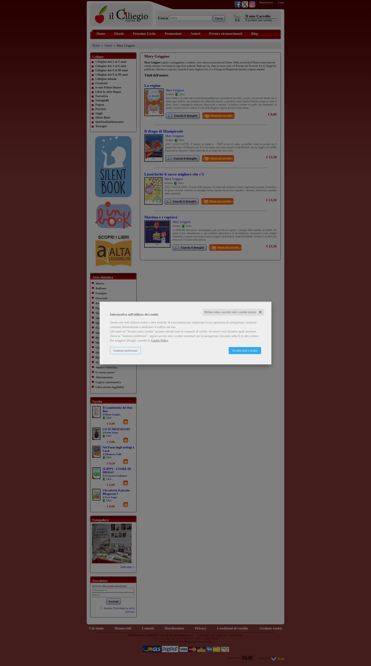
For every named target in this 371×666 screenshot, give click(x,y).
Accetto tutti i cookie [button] (245, 350)
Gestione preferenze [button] (125, 350)
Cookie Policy (159, 340)
